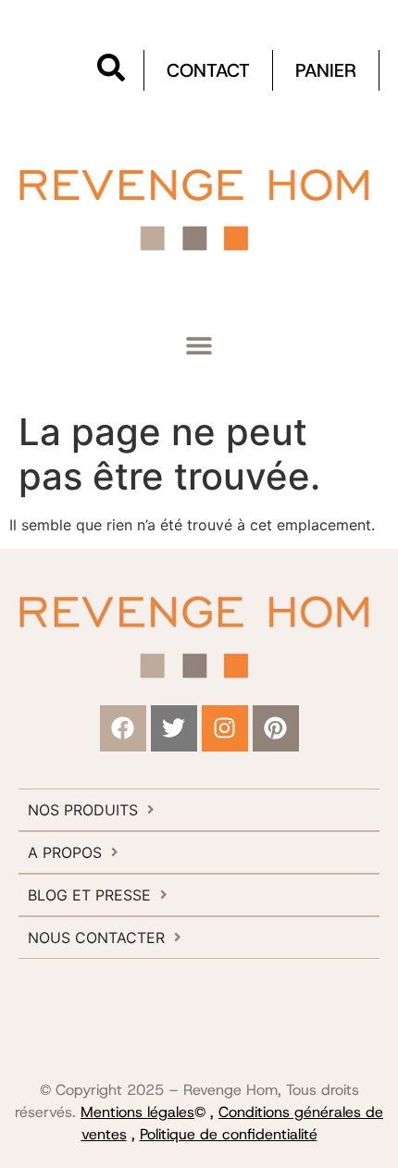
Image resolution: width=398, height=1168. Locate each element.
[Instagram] (225, 728)
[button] (199, 345)
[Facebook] (123, 728)
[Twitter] (174, 728)
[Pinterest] (276, 728)
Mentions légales (137, 1112)
